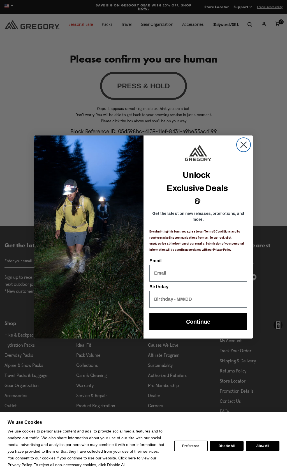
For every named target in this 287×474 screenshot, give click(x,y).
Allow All (262, 446)
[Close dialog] (244, 145)
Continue (198, 322)
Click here (127, 458)
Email (155, 260)
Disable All (227, 446)
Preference (190, 446)
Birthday (158, 286)
